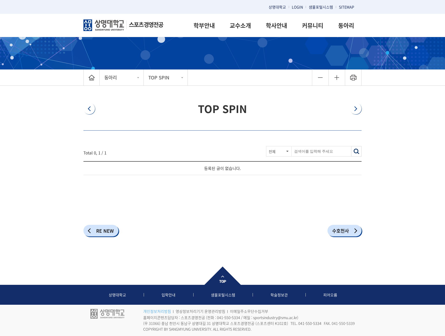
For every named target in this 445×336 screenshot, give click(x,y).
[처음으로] (91, 77)
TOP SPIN (158, 77)
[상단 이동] (222, 276)
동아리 (346, 25)
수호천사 (340, 230)
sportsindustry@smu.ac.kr (275, 317)
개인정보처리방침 (157, 311)
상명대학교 (277, 7)
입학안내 (168, 295)
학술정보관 (279, 295)
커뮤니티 (312, 25)
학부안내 (204, 25)
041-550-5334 (228, 317)
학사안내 (276, 25)
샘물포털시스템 (223, 295)
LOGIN (297, 7)
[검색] (356, 151)
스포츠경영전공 (146, 24)
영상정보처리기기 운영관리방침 (200, 311)
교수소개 (240, 25)
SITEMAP (346, 7)
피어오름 (330, 295)
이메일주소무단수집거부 (249, 311)
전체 (272, 151)
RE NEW (105, 230)
